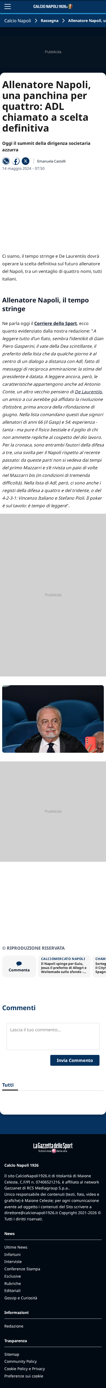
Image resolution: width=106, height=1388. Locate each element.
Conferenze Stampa (22, 1268)
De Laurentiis (88, 392)
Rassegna (49, 20)
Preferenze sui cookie (23, 1376)
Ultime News (15, 1247)
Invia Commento (75, 1060)
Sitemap (11, 1354)
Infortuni (12, 1254)
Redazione (13, 1326)
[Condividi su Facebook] (16, 161)
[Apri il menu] (7, 6)
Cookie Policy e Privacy (24, 1368)
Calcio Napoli (17, 21)
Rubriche (12, 1283)
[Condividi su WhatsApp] (6, 161)
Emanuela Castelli (51, 161)
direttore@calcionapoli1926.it (31, 1212)
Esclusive (12, 1276)
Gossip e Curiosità (20, 1297)
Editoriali (12, 1290)
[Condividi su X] (25, 161)
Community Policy (20, 1361)
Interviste (13, 1261)
